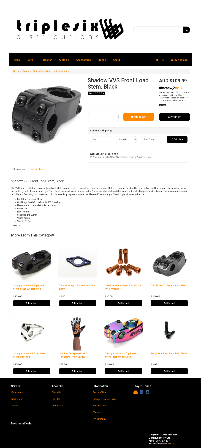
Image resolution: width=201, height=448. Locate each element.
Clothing (64, 59)
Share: (92, 93)
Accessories (83, 59)
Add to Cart (140, 116)
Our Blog (56, 399)
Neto (172, 444)
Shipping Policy (100, 405)
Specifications (37, 169)
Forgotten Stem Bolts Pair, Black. (169, 353)
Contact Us (57, 405)
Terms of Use (99, 392)
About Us (56, 392)
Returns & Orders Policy (104, 399)
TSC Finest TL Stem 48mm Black (169, 285)
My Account (17, 392)
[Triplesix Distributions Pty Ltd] (70, 28)
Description (19, 169)
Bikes (17, 59)
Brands (102, 59)
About (117, 59)
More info (179, 88)
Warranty (97, 412)
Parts (30, 59)
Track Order (17, 399)
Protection (46, 59)
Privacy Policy (99, 419)
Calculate (178, 139)
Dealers (15, 405)
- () (161, 59)
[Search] (186, 30)
